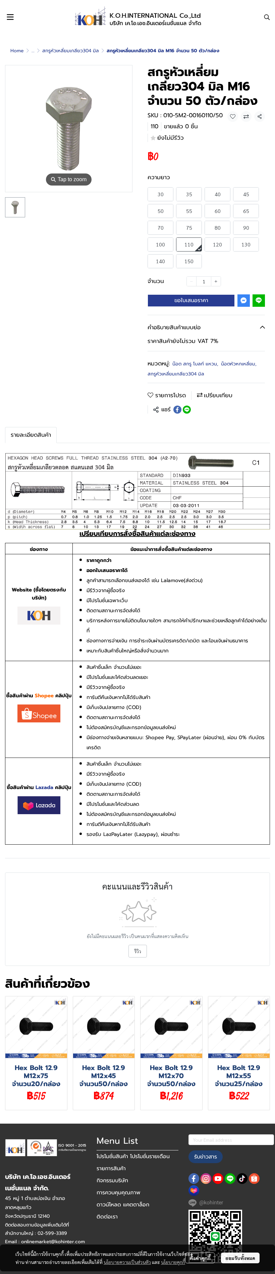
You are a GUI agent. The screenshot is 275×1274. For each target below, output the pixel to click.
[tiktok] (242, 1178)
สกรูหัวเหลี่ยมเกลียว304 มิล (70, 50)
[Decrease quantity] (191, 281)
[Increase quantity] (216, 281)
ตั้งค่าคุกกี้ (200, 1258)
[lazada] (193, 1190)
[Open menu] (10, 17)
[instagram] (206, 1178)
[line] (230, 1178)
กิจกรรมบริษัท (112, 1181)
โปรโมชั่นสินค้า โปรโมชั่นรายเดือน (133, 1156)
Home (17, 50)
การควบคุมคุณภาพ (118, 1193)
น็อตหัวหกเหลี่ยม (239, 363)
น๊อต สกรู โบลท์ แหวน (195, 363)
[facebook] (193, 1178)
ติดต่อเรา (107, 1217)
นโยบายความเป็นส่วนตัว (127, 1262)
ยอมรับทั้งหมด (240, 1258)
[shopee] (254, 1178)
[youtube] (218, 1178)
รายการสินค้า (111, 1168)
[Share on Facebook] (177, 410)
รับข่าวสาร (205, 1157)
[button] (267, 17)
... (33, 50)
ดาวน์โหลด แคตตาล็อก (123, 1205)
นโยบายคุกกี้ (173, 1262)
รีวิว (137, 951)
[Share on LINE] (187, 410)
